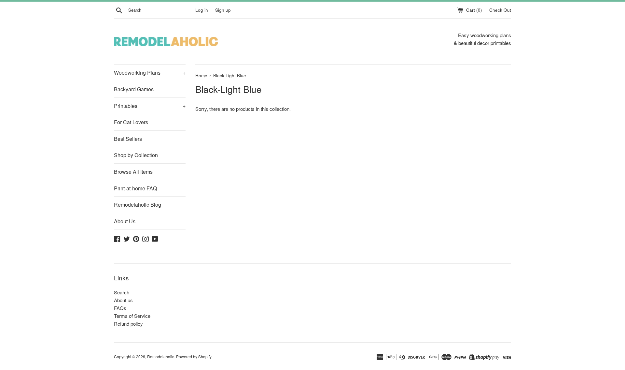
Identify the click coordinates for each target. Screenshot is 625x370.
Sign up (223, 10)
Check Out (500, 10)
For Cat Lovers (131, 122)
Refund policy (128, 323)
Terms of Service (132, 315)
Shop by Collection (136, 155)
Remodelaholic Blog (137, 204)
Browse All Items (133, 171)
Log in (201, 10)
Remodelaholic (160, 356)
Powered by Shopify (194, 356)
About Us (124, 221)
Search (121, 292)
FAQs (120, 307)
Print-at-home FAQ (135, 188)
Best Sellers (128, 138)
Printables (150, 106)
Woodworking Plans (150, 72)
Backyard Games (134, 89)
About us (123, 300)
